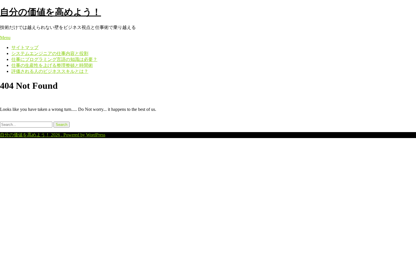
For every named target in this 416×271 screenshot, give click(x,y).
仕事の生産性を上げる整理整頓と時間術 (52, 65)
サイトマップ (24, 47)
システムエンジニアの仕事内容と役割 (49, 53)
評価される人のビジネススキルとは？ (49, 71)
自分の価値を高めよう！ (50, 12)
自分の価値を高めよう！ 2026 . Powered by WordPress (52, 134)
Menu (5, 37)
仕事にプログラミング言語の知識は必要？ (54, 59)
